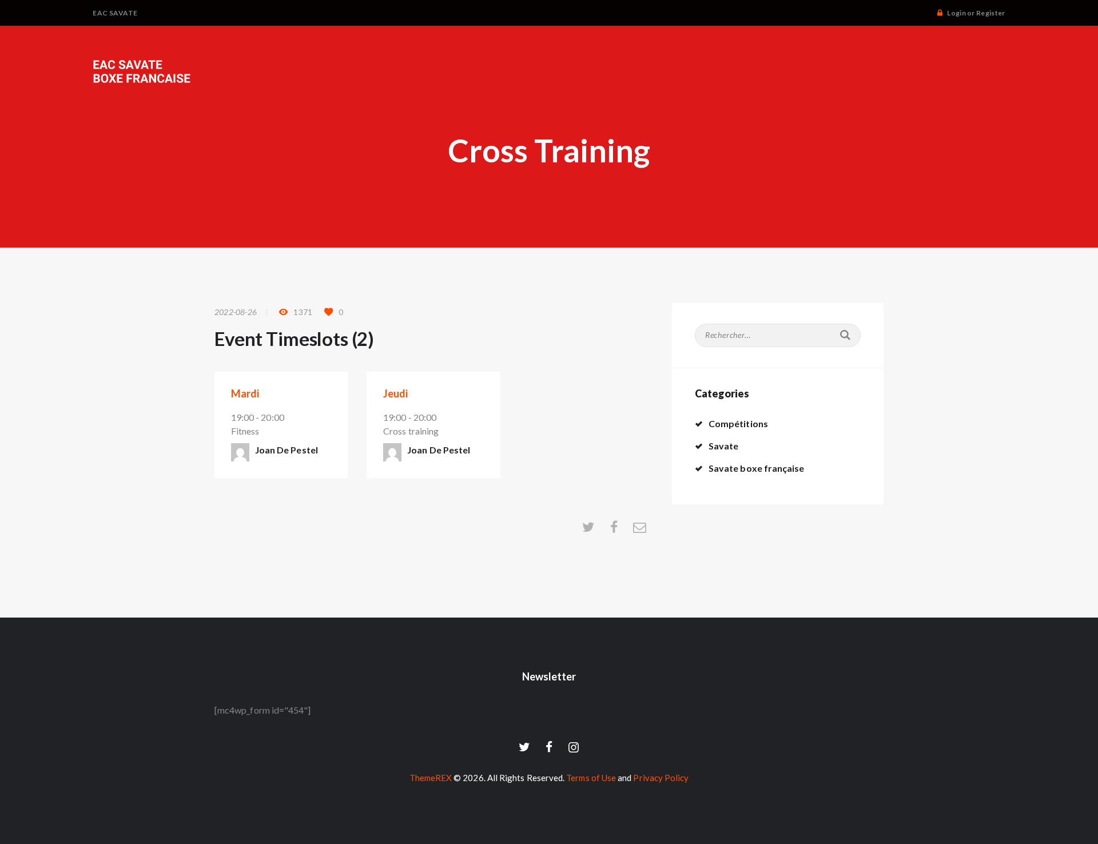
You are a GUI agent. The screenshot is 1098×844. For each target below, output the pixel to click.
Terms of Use (591, 778)
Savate (723, 445)
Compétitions (738, 423)
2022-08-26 (235, 312)
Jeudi (395, 393)
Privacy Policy (661, 778)
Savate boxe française (756, 468)
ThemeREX (430, 778)
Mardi (245, 393)
